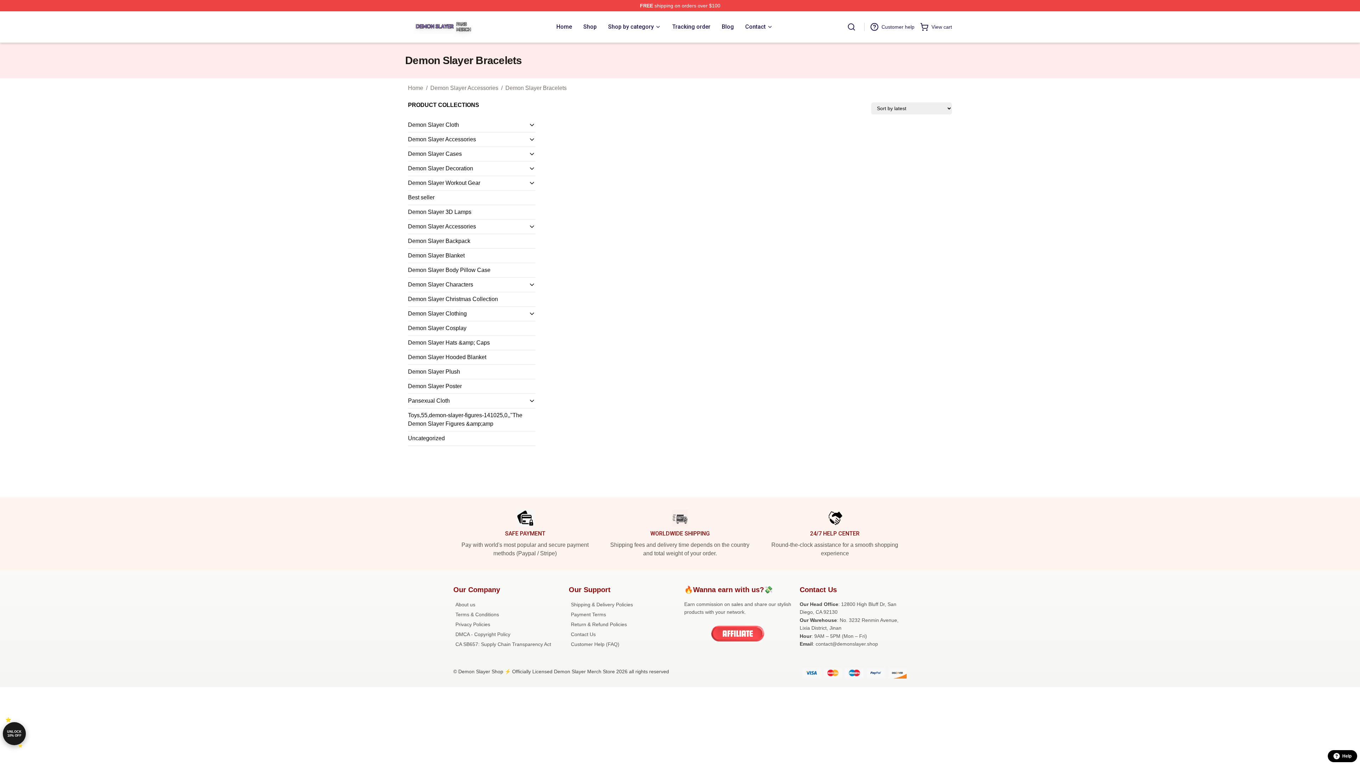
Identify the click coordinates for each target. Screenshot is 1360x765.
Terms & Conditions (477, 614)
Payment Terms (588, 614)
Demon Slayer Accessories (464, 88)
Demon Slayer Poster (435, 386)
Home (415, 88)
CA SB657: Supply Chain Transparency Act (503, 644)
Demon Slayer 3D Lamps (439, 212)
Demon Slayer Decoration (440, 168)
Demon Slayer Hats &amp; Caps (449, 343)
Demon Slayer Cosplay (437, 328)
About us (465, 604)
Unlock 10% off (14, 733)
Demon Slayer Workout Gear (444, 183)
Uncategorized (426, 438)
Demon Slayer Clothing (437, 314)
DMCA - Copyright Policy (482, 634)
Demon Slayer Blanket (436, 256)
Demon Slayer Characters (440, 285)
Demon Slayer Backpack (439, 241)
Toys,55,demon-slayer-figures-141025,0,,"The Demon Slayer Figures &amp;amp (465, 419)
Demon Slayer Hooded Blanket (447, 357)
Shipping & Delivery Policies (602, 604)
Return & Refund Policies (599, 624)
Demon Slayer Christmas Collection (453, 299)
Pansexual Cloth (429, 401)
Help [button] (1347, 756)
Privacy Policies (472, 624)
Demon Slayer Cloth (433, 125)
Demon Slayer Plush (434, 372)
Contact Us (583, 634)
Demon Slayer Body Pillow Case (449, 270)
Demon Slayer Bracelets (536, 88)
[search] (851, 27)
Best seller (421, 197)
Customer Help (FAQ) (595, 644)
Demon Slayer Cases (435, 154)
